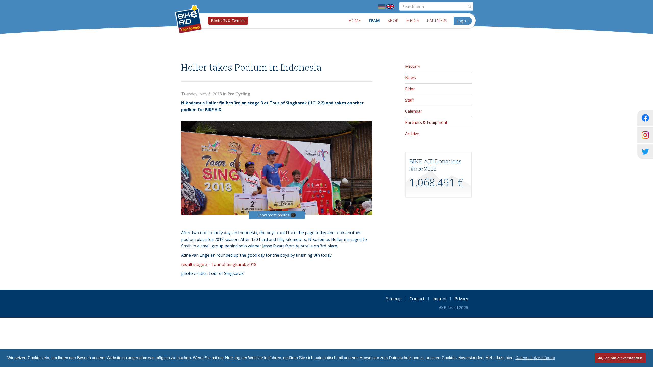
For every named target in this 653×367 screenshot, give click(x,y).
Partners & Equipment (426, 122)
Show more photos (276, 215)
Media (412, 20)
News (410, 78)
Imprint (439, 298)
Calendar (413, 111)
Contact (417, 298)
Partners (437, 20)
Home (354, 20)
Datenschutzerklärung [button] (535, 358)
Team (374, 20)
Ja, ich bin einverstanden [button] (620, 358)
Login (462, 20)
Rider (410, 89)
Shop (392, 20)
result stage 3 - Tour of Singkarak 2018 (218, 264)
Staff (409, 100)
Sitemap (394, 298)
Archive (412, 133)
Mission (412, 66)
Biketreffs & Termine (228, 20)
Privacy (461, 298)
